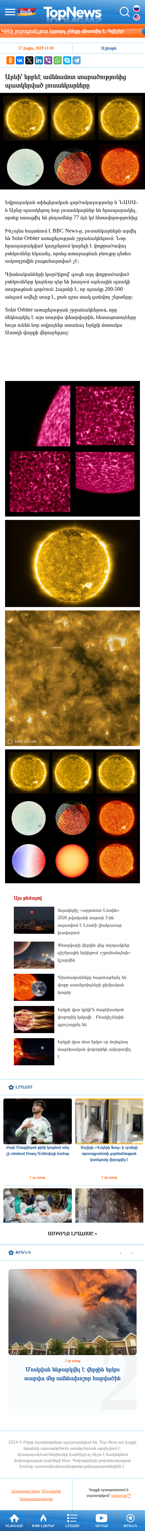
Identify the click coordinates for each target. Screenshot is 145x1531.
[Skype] (67, 60)
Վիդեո (101, 1526)
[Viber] (48, 60)
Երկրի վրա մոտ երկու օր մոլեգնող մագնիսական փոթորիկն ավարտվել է (94, 1049)
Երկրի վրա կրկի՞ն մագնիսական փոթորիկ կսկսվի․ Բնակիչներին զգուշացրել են (91, 1017)
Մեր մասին (51, 1491)
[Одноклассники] (10, 60)
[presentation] (120, 1253)
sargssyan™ (121, 1495)
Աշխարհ (108, 48)
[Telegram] (76, 60)
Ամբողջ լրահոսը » (72, 1233)
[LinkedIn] (39, 60)
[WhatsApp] (58, 60)
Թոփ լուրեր (43, 1526)
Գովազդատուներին (36, 1498)
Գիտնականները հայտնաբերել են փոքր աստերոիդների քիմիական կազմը (92, 985)
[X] (29, 60)
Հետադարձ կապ (25, 1491)
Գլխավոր (14, 1526)
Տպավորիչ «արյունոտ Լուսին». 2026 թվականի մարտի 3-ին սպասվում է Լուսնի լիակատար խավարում (90, 921)
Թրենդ (130, 1526)
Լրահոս (72, 1526)
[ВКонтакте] (20, 60)
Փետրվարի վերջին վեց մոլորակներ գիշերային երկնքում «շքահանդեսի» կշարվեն (94, 953)
